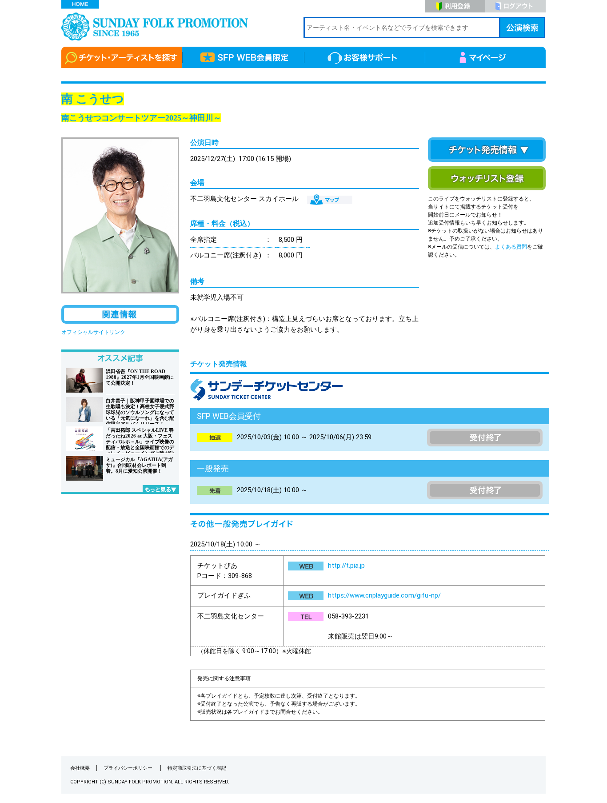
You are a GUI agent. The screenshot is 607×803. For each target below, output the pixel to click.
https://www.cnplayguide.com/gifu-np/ (384, 595)
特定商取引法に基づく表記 (197, 768)
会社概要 (80, 768)
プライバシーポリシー (129, 768)
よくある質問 (511, 247)
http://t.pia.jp (346, 566)
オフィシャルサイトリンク (93, 332)
